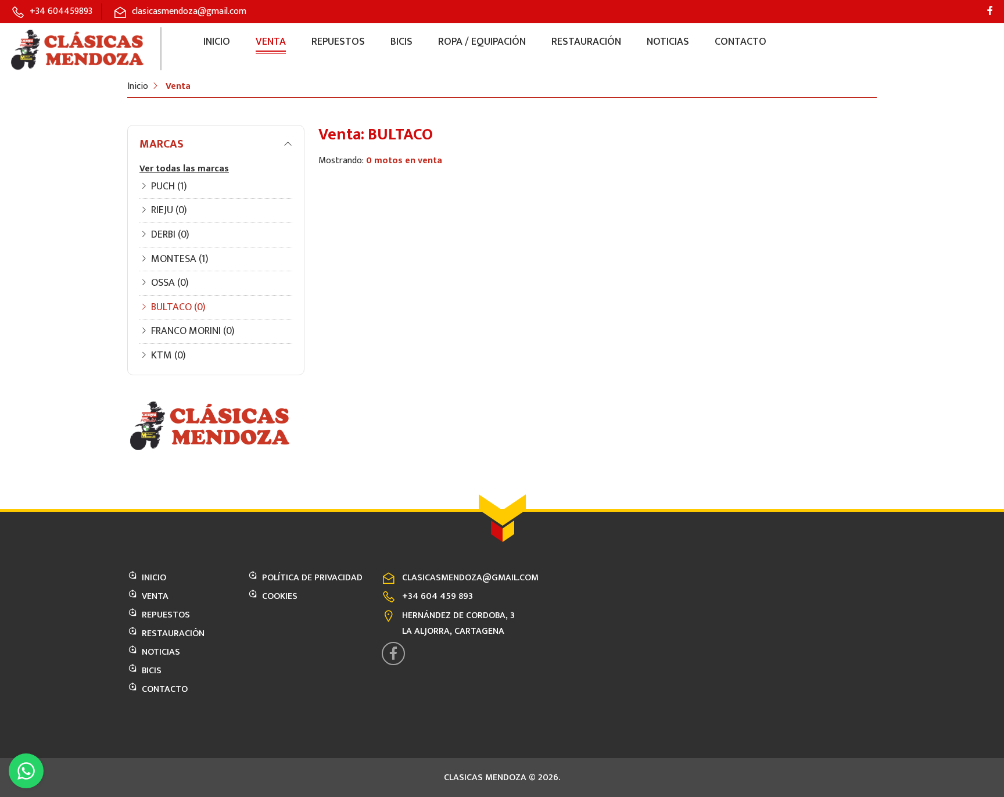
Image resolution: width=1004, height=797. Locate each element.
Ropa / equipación (482, 42)
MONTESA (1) (180, 259)
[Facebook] (990, 11)
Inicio (216, 42)
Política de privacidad (312, 578)
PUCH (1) (169, 186)
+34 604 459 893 (437, 596)
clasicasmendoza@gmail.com (470, 578)
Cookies (279, 596)
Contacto (740, 42)
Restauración (586, 42)
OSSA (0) (170, 283)
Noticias (668, 42)
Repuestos (338, 42)
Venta (271, 42)
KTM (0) (168, 355)
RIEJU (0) (169, 210)
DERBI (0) (170, 234)
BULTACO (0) (178, 307)
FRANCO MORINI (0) (193, 331)
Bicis (401, 42)
